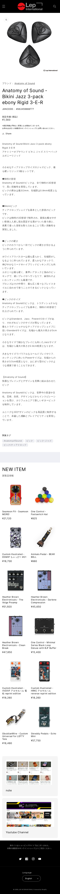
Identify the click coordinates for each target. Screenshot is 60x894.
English (28, 878)
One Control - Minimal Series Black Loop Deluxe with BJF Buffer (43, 645)
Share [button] (9, 133)
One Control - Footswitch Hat (39, 513)
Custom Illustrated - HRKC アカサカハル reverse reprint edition (43, 691)
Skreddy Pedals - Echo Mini (43, 735)
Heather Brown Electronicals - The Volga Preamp (12, 600)
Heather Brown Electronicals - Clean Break (13, 645)
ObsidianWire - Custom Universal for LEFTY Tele (15, 736)
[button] (3, 6)
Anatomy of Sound (25, 83)
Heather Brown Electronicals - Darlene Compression (43, 600)
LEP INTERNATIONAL (26, 889)
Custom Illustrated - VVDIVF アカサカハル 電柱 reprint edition (14, 691)
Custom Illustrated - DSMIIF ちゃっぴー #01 (14, 555)
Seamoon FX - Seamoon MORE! (15, 513)
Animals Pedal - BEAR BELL (43, 555)
